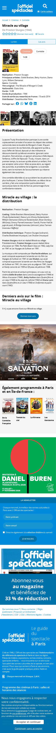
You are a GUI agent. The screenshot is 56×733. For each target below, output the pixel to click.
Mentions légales (34, 614)
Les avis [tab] (41, 41)
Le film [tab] (14, 41)
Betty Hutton (40, 77)
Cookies (47, 614)
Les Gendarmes (50, 419)
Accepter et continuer (28, 722)
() (23, 214)
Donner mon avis (28, 316)
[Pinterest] (31, 104)
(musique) (38, 235)
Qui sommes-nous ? (11, 609)
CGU (22, 614)
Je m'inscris (28, 539)
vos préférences (19, 713)
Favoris (40, 34)
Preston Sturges (21, 74)
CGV (16, 614)
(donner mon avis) (25, 34)
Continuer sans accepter (28, 728)
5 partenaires (21, 710)
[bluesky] (26, 104)
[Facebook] (17, 104)
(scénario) (36, 232)
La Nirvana (35, 417)
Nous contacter (28, 609)
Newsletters (7, 614)
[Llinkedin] (35, 104)
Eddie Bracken (27, 77)
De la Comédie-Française (6, 420)
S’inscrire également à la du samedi (29, 532)
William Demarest (15, 80)
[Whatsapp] (22, 104)
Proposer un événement (25, 611)
